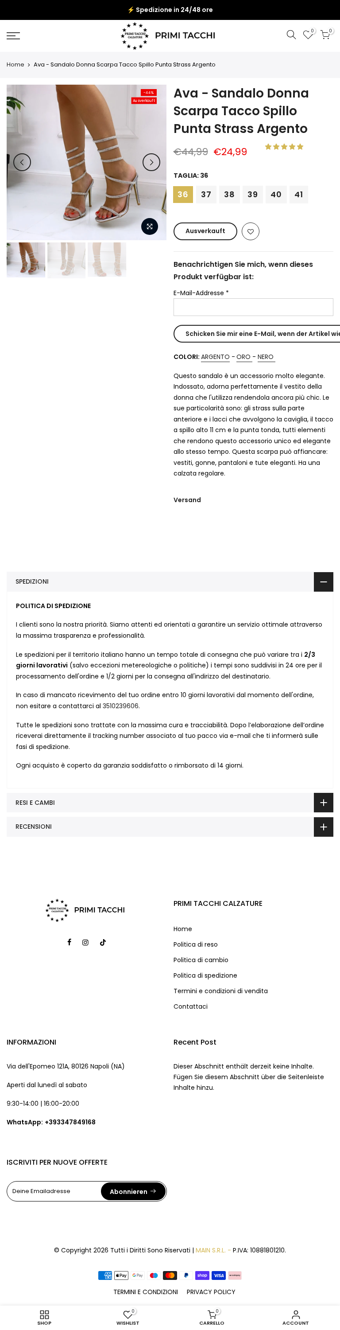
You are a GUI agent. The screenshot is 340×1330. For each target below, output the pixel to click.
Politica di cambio (201, 979)
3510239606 (121, 725)
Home (15, 65)
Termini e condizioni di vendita (221, 1010)
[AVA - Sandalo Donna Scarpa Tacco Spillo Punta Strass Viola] (251, 377)
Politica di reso (196, 963)
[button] (285, 146)
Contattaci (191, 1026)
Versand (187, 519)
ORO (243, 376)
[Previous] (22, 162)
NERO (266, 376)
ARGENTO (215, 376)
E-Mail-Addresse (201, 293)
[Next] (151, 162)
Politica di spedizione (205, 995)
